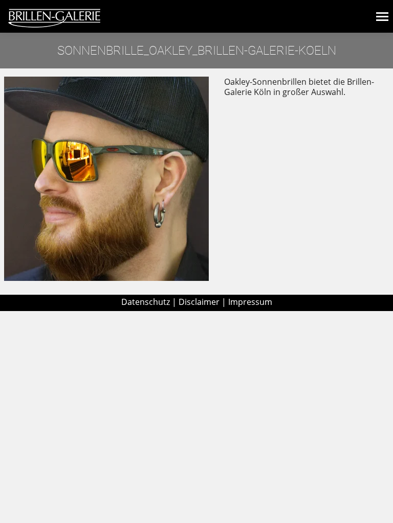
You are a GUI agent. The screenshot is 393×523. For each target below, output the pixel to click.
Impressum (250, 301)
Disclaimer (199, 301)
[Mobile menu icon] (382, 16)
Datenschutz (145, 301)
